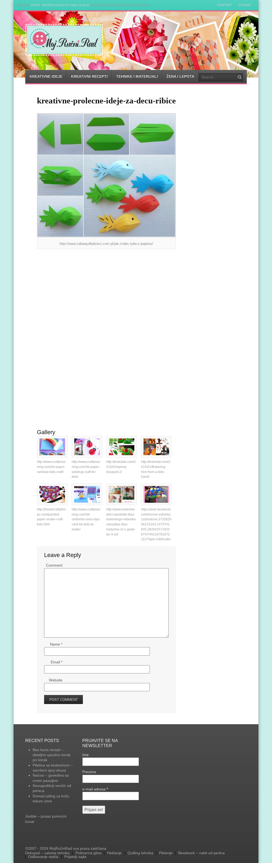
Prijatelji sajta (75, 857)
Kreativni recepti (89, 76)
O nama (244, 5)
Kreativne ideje (45, 76)
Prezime (89, 772)
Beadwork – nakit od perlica (201, 853)
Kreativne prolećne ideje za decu (66, 5)
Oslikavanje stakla (43, 857)
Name (56, 644)
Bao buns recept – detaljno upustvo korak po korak (52, 755)
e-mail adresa (95, 789)
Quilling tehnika (140, 853)
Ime (85, 755)
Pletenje (166, 853)
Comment (54, 565)
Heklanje (114, 853)
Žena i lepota (180, 76)
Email (56, 662)
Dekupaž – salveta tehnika (47, 853)
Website (55, 680)
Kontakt (224, 5)
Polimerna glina (88, 853)
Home (35, 5)
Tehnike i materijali (137, 76)
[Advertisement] (106, 291)
